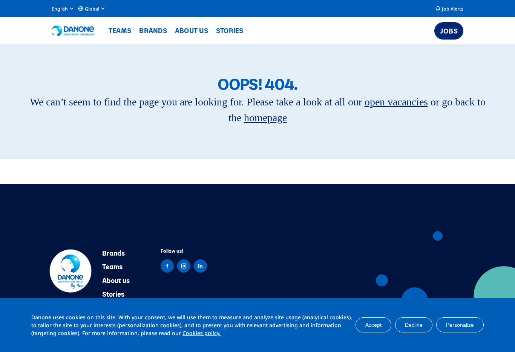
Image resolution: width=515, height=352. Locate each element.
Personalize (460, 325)
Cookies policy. (201, 333)
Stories (230, 30)
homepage (265, 117)
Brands (153, 30)
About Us (191, 30)
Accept (373, 325)
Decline (414, 325)
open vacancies (396, 102)
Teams (120, 30)
